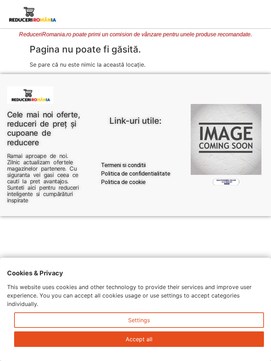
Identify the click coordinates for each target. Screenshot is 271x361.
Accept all (139, 339)
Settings (139, 320)
